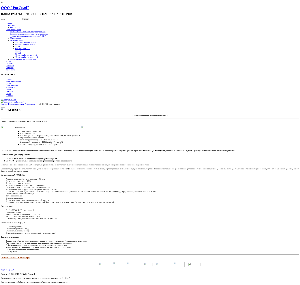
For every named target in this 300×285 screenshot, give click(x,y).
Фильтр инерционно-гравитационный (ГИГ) (28, 36)
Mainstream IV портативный (26, 55)
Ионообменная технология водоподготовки (27, 32)
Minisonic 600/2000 (22, 49)
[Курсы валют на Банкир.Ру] (12, 102)
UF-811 (18, 47)
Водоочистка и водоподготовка (23, 59)
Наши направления (16, 104)
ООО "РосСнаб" (15, 8)
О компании (15, 28)
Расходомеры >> (16, 40)
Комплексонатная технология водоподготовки (29, 34)
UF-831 (18, 53)
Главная (4, 104)
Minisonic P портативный (25, 44)
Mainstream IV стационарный (26, 57)
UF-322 (18, 51)
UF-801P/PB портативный (25, 42)
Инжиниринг (15, 38)
